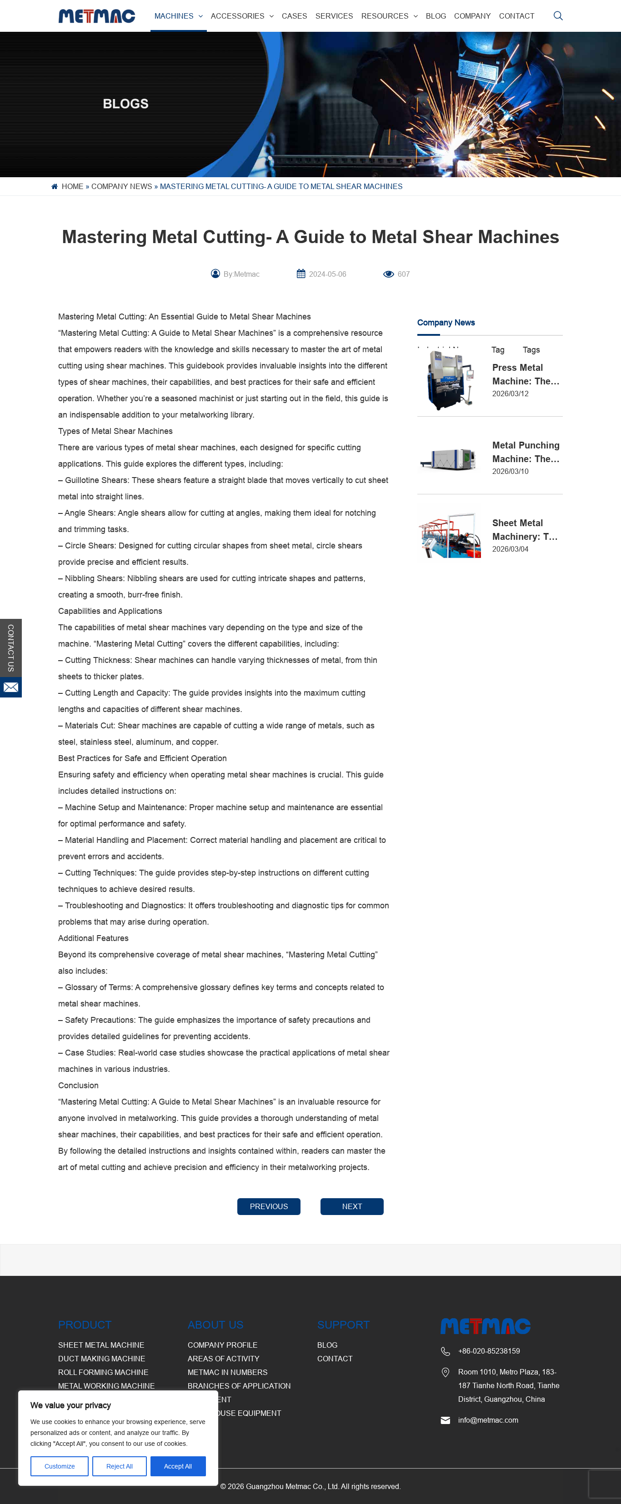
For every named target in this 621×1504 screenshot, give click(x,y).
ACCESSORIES (238, 16)
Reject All (119, 1466)
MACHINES (174, 16)
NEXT (352, 1206)
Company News (121, 186)
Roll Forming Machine (103, 1372)
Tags (531, 349)
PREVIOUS (269, 1206)
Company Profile (223, 1345)
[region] (118, 1438)
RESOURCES (385, 16)
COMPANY (472, 16)
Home (73, 186)
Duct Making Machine (101, 1359)
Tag (498, 349)
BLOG (436, 16)
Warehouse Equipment (234, 1413)
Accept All (178, 1466)
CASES (294, 16)
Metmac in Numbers (228, 1372)
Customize (60, 1466)
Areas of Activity (224, 1359)
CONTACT (517, 16)
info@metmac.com (488, 1420)
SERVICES (334, 16)
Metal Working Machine (106, 1386)
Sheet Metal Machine (101, 1345)
